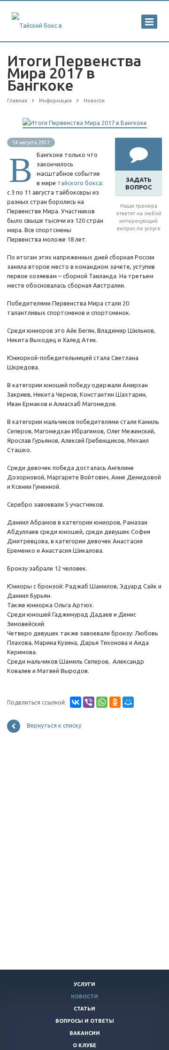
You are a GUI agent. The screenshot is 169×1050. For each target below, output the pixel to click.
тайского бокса (79, 183)
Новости (84, 996)
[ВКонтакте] (75, 702)
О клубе (84, 1045)
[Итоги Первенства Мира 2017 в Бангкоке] (85, 122)
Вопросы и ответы (84, 1021)
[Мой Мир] (128, 702)
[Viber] (88, 702)
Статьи (84, 1008)
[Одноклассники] (115, 702)
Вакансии (84, 1033)
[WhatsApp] (102, 702)
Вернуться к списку (54, 725)
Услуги (84, 984)
